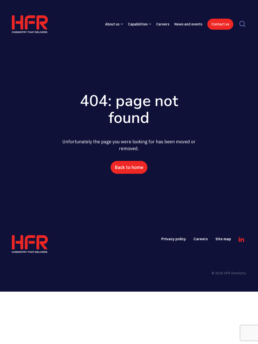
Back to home (129, 167)
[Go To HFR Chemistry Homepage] (30, 244)
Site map (223, 238)
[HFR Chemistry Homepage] (38, 24)
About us (112, 24)
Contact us (220, 24)
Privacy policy (173, 238)
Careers (162, 24)
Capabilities (138, 24)
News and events (188, 24)
